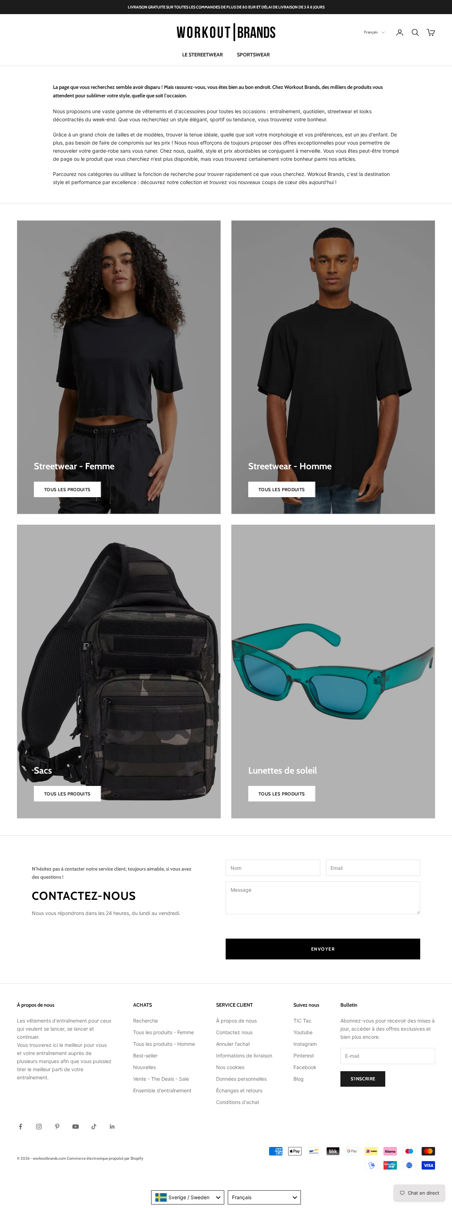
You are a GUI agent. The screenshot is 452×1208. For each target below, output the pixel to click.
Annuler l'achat (233, 1044)
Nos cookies (230, 1067)
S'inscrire (363, 1078)
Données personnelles (241, 1079)
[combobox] (187, 1197)
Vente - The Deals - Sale (161, 1079)
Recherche (145, 1021)
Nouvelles (144, 1067)
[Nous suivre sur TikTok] (93, 1126)
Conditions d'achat (237, 1102)
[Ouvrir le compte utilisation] (400, 32)
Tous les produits (67, 489)
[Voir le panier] (431, 32)
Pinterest (303, 1055)
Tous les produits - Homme (164, 1044)
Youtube (303, 1032)
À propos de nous (236, 1021)
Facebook (304, 1067)
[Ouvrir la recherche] (415, 32)
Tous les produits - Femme (163, 1032)
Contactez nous (234, 1032)
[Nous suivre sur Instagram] (38, 1126)
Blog (298, 1079)
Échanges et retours (239, 1090)
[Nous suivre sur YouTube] (75, 1126)
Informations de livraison (244, 1055)
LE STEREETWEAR (202, 54)
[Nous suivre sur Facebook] (20, 1126)
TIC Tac (302, 1021)
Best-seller (145, 1055)
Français (371, 32)
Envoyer (323, 949)
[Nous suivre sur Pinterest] (57, 1126)
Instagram (305, 1044)
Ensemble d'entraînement (162, 1090)
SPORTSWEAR (253, 54)
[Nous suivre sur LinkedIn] (112, 1126)
